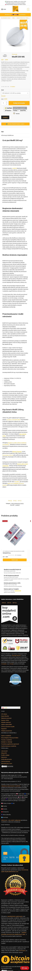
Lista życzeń (4, 751)
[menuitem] (10, 708)
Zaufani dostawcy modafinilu (8, 746)
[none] (10, 708)
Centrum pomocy (5, 761)
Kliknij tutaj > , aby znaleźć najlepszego (11, 820)
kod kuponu (22, 950)
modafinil (14, 168)
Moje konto (4, 757)
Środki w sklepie (5, 755)
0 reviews (12, 86)
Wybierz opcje (15, 559)
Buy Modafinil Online (5, 18)
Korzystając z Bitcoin (7, 455)
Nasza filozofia (5, 716)
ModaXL (19, 655)
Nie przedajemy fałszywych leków (9, 737)
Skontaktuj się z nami (6, 763)
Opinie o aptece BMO (6, 724)
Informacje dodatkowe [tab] (7, 135)
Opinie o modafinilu (6, 735)
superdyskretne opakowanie (14, 916)
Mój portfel (4, 753)
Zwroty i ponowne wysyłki (7, 726)
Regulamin (4, 728)
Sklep (13, 18)
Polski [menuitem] (5, 707)
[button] (28, 9)
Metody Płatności (16, 451)
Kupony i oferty (5, 720)
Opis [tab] (2, 131)
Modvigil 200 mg (6, 553)
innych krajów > (22, 14)
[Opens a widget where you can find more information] (24, 968)
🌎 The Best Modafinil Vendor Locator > (15, 124)
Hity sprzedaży (6, 551)
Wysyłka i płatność (6, 722)
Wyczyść (3, 96)
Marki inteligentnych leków (22, 18)
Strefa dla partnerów (6, 759)
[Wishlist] (24, 555)
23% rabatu (4, 714)
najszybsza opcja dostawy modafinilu (10, 786)
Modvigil (14, 655)
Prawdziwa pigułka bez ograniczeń (10, 744)
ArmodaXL (4, 664)
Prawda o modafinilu (6, 739)
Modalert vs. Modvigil (6, 742)
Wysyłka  (17, 481)
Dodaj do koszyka (19, 103)
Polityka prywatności (6, 730)
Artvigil (11, 664)
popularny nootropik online (13, 419)
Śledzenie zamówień (6, 718)
